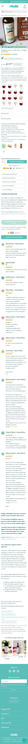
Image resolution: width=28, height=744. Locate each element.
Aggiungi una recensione (14, 237)
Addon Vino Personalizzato (10, 15)
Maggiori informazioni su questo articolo (14, 222)
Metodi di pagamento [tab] (8, 186)
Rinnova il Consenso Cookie (17, 741)
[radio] (3, 86)
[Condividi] (26, 19)
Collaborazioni (5, 727)
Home (2, 15)
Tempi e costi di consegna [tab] (9, 182)
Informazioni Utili (6, 723)
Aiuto (2, 718)
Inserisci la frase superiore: (7, 108)
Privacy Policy (21, 739)
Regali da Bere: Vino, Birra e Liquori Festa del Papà (13, 618)
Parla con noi (14, 701)
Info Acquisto (5, 714)
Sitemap (15, 739)
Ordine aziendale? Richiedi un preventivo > (11, 158)
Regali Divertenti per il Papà (9, 622)
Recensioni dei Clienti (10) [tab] (8, 178)
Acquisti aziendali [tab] (7, 189)
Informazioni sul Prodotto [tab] (9, 174)
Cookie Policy (7, 741)
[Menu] (2, 6)
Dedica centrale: (5, 113)
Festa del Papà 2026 (7, 611)
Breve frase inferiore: (6, 118)
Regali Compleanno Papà (8, 614)
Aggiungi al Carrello (17, 161)
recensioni (14, 54)
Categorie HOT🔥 (6, 709)
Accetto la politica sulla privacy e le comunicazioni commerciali (13, 685)
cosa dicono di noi (19, 625)
